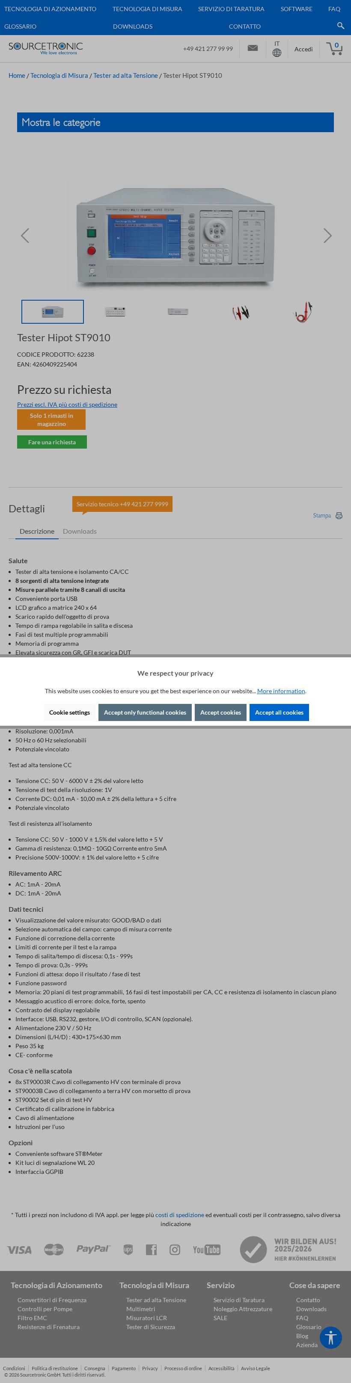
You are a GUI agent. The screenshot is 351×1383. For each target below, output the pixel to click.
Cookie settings (69, 712)
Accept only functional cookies (145, 712)
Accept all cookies (279, 712)
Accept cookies (220, 712)
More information (281, 690)
